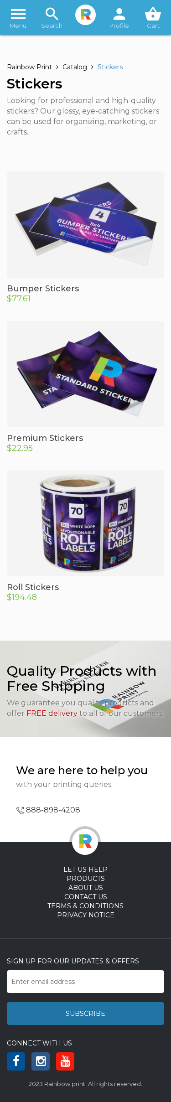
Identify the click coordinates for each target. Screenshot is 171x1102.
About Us (85, 888)
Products (86, 878)
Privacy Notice (85, 915)
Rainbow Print (29, 67)
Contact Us (85, 897)
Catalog (74, 67)
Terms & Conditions (85, 906)
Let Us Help (85, 869)
